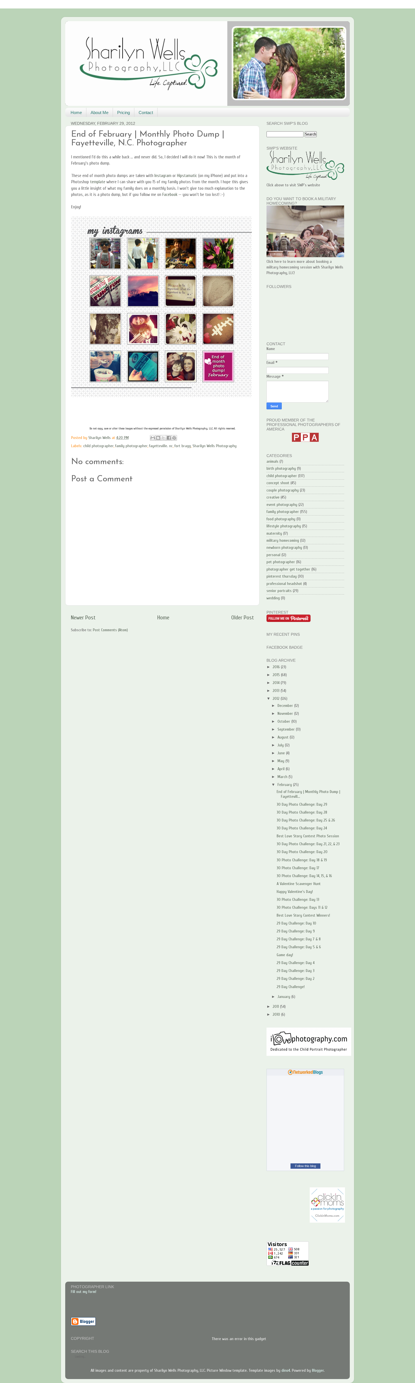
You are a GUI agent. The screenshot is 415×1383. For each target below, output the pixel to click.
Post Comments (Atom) (110, 630)
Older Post (242, 617)
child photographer (98, 445)
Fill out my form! (83, 1291)
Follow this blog (305, 1166)
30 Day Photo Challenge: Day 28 (302, 812)
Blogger (318, 1370)
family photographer (131, 445)
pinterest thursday (282, 576)
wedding (273, 598)
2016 (277, 667)
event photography (282, 504)
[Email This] (153, 438)
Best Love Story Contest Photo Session (308, 836)
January (284, 996)
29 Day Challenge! (291, 986)
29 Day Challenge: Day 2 (295, 978)
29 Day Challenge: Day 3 (295, 970)
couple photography (283, 490)
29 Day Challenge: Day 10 (296, 923)
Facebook (169, 194)
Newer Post (83, 617)
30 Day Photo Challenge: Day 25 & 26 (306, 820)
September (287, 729)
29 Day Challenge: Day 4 (295, 962)
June (282, 753)
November (286, 713)
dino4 (285, 1370)
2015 (277, 674)
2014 (277, 682)
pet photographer (281, 562)
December (286, 705)
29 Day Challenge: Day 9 (296, 931)
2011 (276, 1006)
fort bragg (182, 445)
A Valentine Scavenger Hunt (299, 883)
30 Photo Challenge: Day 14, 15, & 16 (304, 875)
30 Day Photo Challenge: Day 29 (302, 804)
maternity (274, 533)
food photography (281, 519)
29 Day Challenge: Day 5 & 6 (299, 947)
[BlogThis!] (158, 438)
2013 (277, 690)
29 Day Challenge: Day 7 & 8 (299, 939)
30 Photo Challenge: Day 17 (298, 868)
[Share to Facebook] (169, 438)
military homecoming (283, 540)
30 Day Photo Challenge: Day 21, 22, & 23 (308, 844)
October (284, 721)
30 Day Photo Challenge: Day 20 (302, 851)
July (281, 745)
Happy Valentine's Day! (295, 891)
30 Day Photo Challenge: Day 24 (302, 828)
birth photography (281, 468)
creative (273, 497)
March (283, 776)
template (97, 181)
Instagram (162, 175)
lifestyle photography (284, 526)
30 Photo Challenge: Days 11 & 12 (302, 907)
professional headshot (284, 583)
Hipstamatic (187, 175)
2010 (277, 1014)
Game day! (285, 954)
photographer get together (288, 569)
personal (273, 554)
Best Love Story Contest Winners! (303, 915)
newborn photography (284, 547)
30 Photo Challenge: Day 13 (298, 899)
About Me (99, 112)
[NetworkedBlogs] (305, 1074)
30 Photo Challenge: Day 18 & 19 (302, 860)
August (284, 737)
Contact (146, 112)
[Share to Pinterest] (174, 438)
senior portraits (279, 590)
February (285, 784)
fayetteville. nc (161, 445)
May (281, 761)
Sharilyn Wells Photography (215, 445)
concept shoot (278, 482)
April (282, 768)
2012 (277, 698)
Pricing (123, 112)
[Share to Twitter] (163, 438)
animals (272, 461)
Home (76, 112)
